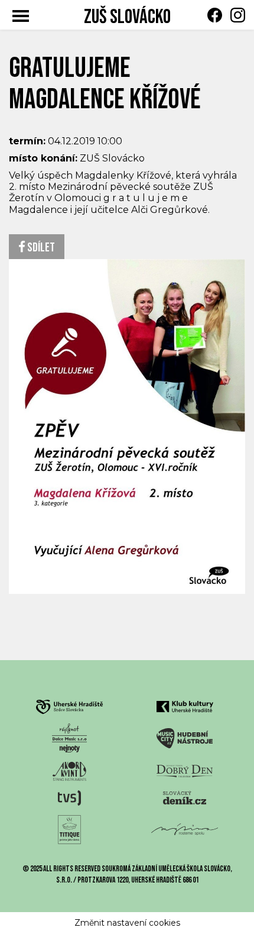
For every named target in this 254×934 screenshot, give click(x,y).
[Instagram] (234, 15)
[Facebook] (211, 15)
